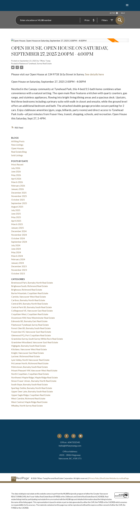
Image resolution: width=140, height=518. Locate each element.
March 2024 (17, 256)
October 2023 (18, 273)
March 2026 (17, 182)
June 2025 (16, 213)
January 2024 (17, 263)
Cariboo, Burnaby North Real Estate (28, 300)
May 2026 (16, 175)
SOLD (123, 13)
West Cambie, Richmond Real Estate (28, 398)
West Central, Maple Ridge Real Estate (29, 402)
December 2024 (19, 231)
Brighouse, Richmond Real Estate (26, 289)
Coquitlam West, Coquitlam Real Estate (29, 314)
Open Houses (17, 148)
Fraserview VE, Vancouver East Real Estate (31, 331)
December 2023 (19, 266)
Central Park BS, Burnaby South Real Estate (31, 307)
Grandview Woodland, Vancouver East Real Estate (34, 342)
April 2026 (16, 178)
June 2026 (16, 171)
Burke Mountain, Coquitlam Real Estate (29, 293)
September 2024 (19, 241)
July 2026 (15, 168)
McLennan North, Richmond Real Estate (29, 363)
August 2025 (17, 206)
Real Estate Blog (19, 151)
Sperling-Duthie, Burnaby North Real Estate (31, 388)
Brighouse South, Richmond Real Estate (29, 286)
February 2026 (18, 185)
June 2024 (16, 248)
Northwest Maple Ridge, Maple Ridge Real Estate (34, 377)
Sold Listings (17, 155)
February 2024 (18, 259)
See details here (94, 74)
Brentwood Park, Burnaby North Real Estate (32, 282)
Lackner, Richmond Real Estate (25, 356)
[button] (59, 436)
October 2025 (18, 199)
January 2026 (17, 189)
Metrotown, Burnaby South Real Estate (29, 367)
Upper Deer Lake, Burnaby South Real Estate (32, 391)
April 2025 (16, 220)
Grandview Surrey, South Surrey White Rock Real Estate (37, 338)
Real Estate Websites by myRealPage (115, 478)
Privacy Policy (94, 478)
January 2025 (17, 227)
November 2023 (19, 270)
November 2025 (19, 196)
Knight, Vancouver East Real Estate (27, 353)
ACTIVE (112, 13)
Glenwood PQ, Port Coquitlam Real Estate (31, 335)
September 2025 (19, 203)
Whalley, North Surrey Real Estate (27, 405)
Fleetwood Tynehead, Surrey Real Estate (35, 63)
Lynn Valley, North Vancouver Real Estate (30, 360)
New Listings (17, 144)
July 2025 (15, 210)
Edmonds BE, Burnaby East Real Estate (29, 321)
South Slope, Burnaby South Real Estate (29, 384)
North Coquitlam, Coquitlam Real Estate (30, 374)
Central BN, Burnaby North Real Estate (29, 303)
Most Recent (17, 164)
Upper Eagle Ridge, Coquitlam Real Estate (30, 395)
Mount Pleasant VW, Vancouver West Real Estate (34, 370)
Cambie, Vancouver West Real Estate (28, 296)
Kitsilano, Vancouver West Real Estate (29, 349)
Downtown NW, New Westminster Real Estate (33, 317)
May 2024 (16, 252)
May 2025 (16, 217)
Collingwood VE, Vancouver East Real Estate (32, 310)
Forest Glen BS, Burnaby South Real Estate (31, 328)
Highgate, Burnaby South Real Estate (28, 345)
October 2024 (18, 238)
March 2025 (17, 224)
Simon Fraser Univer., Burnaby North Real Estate (33, 381)
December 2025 (19, 192)
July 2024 (15, 245)
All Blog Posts (17, 141)
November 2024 (19, 234)
